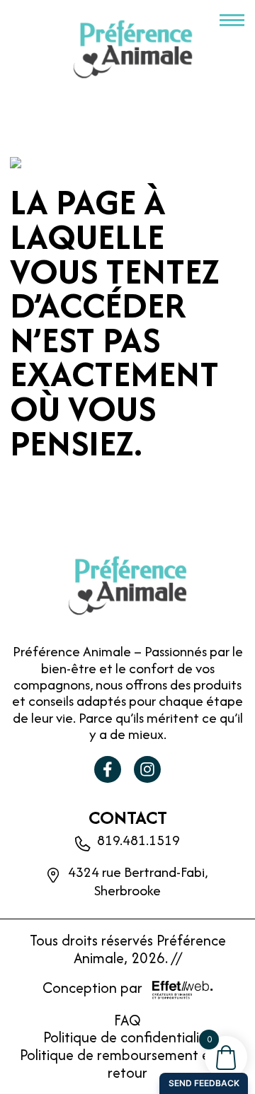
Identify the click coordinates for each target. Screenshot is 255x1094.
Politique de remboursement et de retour (127, 1063)
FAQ (127, 1020)
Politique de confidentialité (127, 1037)
